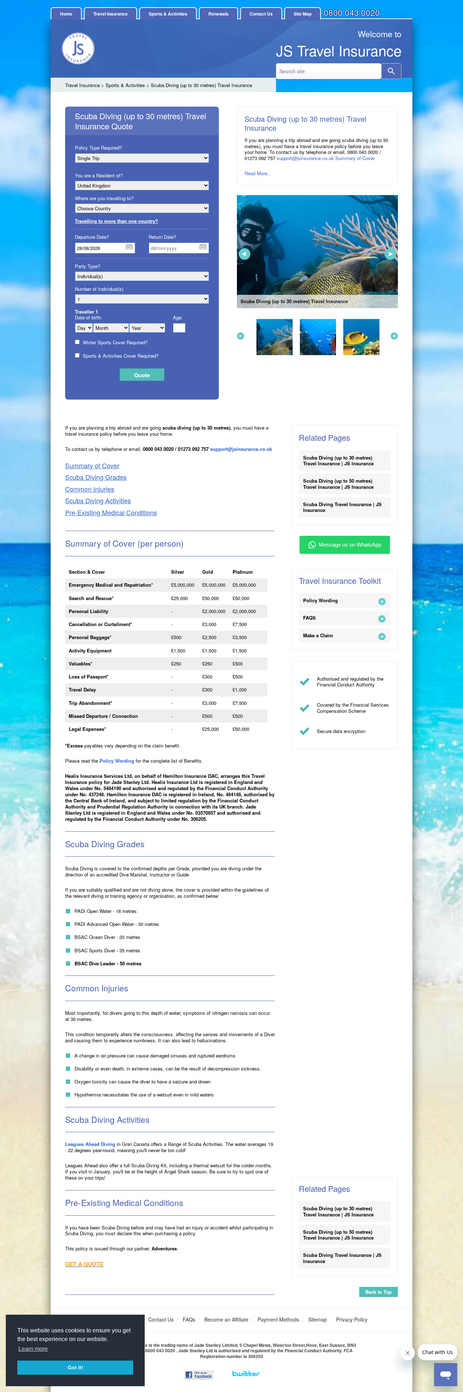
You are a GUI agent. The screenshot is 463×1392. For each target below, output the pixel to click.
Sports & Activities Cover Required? (120, 356)
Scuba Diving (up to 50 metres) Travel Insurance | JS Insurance (338, 483)
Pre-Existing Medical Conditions (111, 512)
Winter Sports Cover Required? (115, 342)
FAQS (309, 617)
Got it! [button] (75, 1367)
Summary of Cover (355, 158)
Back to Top (378, 1291)
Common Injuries (89, 489)
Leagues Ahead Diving (90, 1144)
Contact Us (261, 13)
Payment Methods (278, 1319)
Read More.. (257, 173)
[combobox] (328, 71)
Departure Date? (92, 237)
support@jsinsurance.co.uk (305, 158)
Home (66, 13)
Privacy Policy (352, 1319)
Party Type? (87, 266)
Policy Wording (116, 760)
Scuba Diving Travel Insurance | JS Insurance (342, 507)
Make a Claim (318, 635)
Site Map (302, 13)
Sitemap (317, 1319)
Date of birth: (88, 317)
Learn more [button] (33, 1349)
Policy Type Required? (98, 148)
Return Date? (162, 237)
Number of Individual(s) (99, 289)
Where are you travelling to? (104, 198)
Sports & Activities (168, 13)
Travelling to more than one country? (116, 221)
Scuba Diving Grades (96, 477)
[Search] (391, 71)
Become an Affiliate (226, 1319)
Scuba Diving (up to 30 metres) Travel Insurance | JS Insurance (338, 460)
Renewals (218, 13)
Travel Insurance (110, 13)
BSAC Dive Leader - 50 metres (108, 963)
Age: (178, 317)
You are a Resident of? (99, 175)
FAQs (189, 1319)
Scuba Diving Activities (98, 500)
